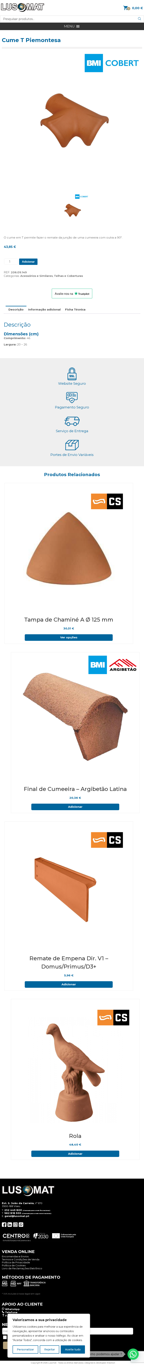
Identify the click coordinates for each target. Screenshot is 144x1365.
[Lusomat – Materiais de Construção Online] (22, 11)
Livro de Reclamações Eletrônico (22, 1268)
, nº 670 (22, 1203)
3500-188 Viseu (11, 1206)
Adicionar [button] (75, 806)
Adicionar (28, 261)
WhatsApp (12, 1309)
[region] (49, 1336)
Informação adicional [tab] (44, 309)
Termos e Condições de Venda (20, 1259)
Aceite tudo (73, 1349)
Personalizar (25, 1349)
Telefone (11, 1312)
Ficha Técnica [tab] (75, 309)
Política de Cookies (14, 1265)
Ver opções (68, 637)
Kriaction (111, 1363)
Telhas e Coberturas (68, 276)
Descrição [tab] (16, 309)
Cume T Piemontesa (31, 40)
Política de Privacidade (16, 1262)
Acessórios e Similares (36, 276)
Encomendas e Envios (15, 1256)
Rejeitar (49, 1349)
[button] (69, 26)
